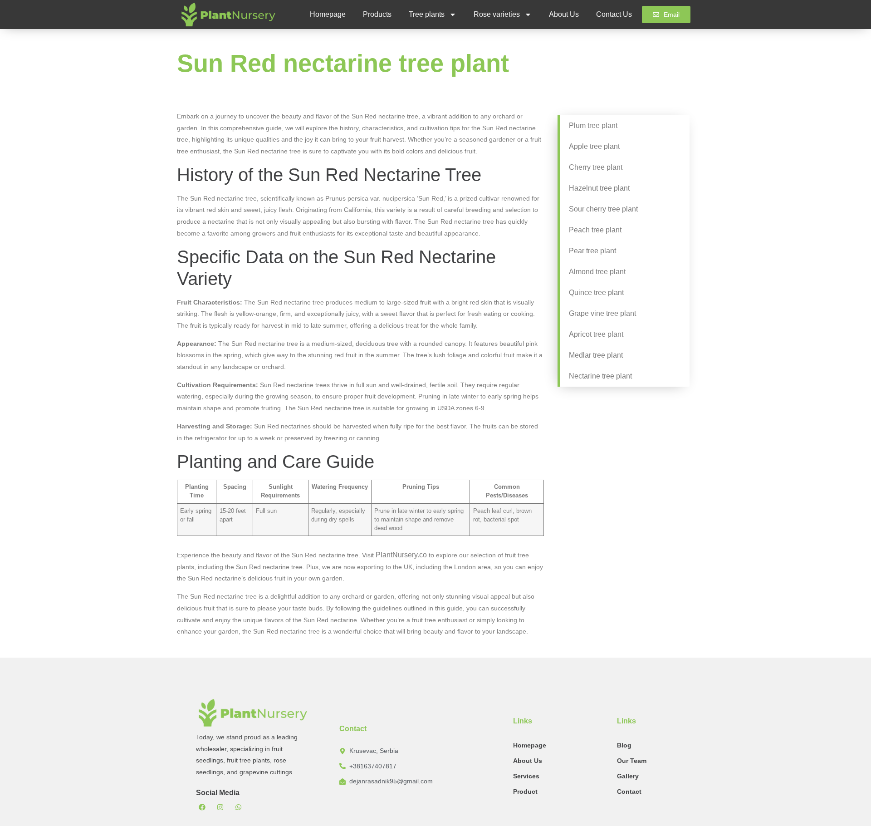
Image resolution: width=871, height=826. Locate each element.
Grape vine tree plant (602, 313)
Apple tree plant (594, 146)
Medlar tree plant (596, 355)
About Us (564, 14)
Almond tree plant (597, 271)
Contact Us (614, 14)
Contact (629, 791)
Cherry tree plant (595, 167)
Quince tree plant (596, 292)
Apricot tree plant (596, 334)
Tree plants (427, 14)
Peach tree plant (595, 230)
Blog (624, 745)
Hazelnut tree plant (599, 188)
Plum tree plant (593, 125)
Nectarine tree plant (600, 376)
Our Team (631, 760)
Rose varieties (497, 14)
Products (377, 14)
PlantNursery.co (401, 555)
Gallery (628, 776)
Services (526, 776)
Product (525, 791)
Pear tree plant (592, 251)
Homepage (328, 14)
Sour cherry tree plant (603, 209)
